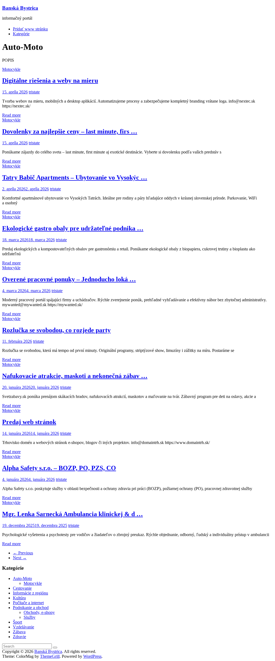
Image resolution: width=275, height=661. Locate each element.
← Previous (23, 553)
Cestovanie (22, 588)
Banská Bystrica (20, 8)
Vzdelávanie (23, 627)
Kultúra (19, 598)
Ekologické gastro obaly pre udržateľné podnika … (72, 228)
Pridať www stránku (30, 29)
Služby (29, 617)
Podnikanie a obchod (31, 607)
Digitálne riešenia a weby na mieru (50, 80)
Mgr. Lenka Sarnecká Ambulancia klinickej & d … (72, 513)
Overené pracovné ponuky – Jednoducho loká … (69, 279)
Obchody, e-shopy (39, 612)
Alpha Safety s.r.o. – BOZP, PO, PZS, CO (59, 467)
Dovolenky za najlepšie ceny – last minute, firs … (69, 131)
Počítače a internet (28, 602)
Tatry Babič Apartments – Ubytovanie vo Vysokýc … (74, 177)
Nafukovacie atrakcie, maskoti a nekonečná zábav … (74, 375)
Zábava (19, 631)
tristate (34, 92)
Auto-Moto (22, 578)
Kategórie (21, 34)
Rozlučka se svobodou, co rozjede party (56, 330)
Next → (20, 557)
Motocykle (11, 69)
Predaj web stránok (29, 421)
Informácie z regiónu (30, 593)
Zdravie (19, 636)
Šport (17, 622)
